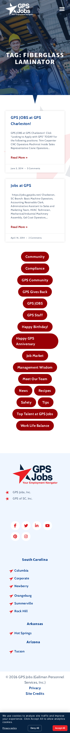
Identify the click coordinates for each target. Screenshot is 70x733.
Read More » (19, 157)
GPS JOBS (35, 303)
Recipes (45, 390)
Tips (45, 402)
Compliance (35, 268)
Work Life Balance (35, 425)
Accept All (60, 728)
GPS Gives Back (35, 292)
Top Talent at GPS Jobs (35, 414)
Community (35, 256)
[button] (62, 9)
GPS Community (35, 280)
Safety (26, 402)
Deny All (35, 728)
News (23, 390)
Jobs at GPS (21, 185)
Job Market (35, 355)
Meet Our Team (35, 379)
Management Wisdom (35, 367)
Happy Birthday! (35, 327)
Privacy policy (10, 728)
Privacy (35, 688)
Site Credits (35, 693)
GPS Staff (35, 315)
